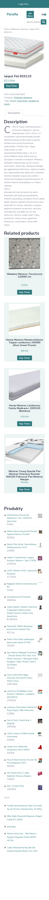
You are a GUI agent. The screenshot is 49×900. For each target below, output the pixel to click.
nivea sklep (22, 100)
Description (14, 112)
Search (43, 22)
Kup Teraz (11, 86)
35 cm (13, 100)
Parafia (12, 14)
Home (7, 29)
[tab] (14, 113)
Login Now (23, 4)
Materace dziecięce (19, 29)
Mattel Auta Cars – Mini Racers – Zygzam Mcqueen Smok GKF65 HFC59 (22, 837)
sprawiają (11, 826)
